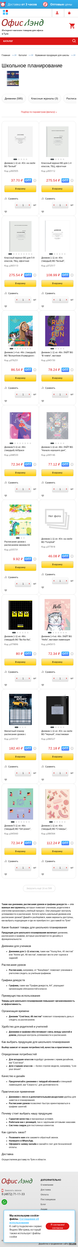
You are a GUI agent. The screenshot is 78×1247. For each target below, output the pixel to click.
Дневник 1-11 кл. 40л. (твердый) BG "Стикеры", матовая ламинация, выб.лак (56, 827)
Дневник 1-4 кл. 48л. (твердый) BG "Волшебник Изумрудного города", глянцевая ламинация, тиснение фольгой (20, 354)
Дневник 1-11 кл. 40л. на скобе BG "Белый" (19, 165)
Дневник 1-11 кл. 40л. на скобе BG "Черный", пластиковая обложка (56, 733)
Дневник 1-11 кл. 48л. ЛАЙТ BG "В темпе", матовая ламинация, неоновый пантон (57, 354)
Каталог (8, 41)
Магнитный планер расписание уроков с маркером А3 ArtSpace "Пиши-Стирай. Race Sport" (19, 733)
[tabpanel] (20, 142)
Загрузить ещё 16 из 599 (39, 888)
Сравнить (13, 198)
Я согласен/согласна (58, 1226)
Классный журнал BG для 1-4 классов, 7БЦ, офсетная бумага (56, 165)
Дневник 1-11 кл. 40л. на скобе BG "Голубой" (56, 540)
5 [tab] (26, 159)
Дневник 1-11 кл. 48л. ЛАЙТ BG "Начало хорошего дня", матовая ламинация (57, 449)
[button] (5, 13)
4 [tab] (24, 159)
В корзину (20, 189)
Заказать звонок (12, 1190)
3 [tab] (21, 159)
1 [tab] (15, 159)
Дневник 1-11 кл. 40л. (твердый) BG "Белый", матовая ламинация (53, 260)
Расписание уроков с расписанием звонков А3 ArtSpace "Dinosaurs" (17, 543)
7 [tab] (26, 254)
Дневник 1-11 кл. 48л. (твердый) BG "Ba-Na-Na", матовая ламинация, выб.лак (19, 638)
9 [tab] (31, 254)
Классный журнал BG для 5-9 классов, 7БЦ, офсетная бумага (19, 260)
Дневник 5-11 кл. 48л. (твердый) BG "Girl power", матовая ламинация (17, 827)
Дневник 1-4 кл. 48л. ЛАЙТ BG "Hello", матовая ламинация (56, 638)
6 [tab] (24, 254)
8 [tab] (29, 254)
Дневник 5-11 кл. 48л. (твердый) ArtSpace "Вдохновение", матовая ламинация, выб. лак (16, 449)
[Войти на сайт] (70, 13)
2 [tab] (19, 159)
